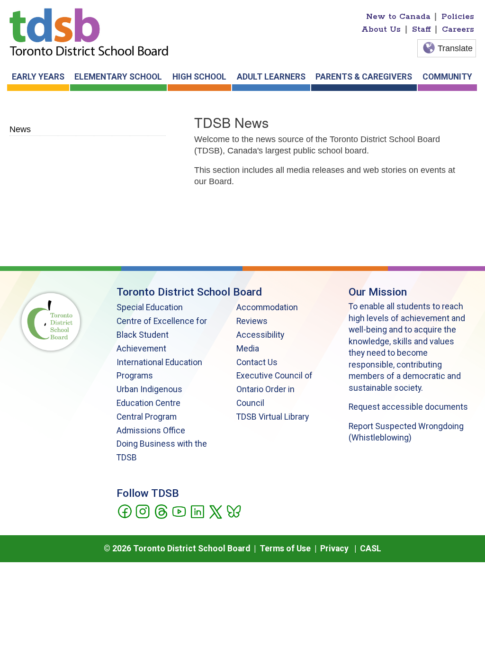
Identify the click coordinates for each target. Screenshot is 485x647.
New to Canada (398, 16)
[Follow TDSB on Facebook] (124, 510)
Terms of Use (285, 548)
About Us (381, 29)
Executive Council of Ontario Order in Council (274, 389)
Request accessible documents (408, 407)
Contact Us (257, 362)
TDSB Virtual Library (272, 417)
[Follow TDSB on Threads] (161, 510)
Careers (458, 29)
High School (199, 76)
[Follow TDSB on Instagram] (142, 510)
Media (247, 348)
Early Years (38, 76)
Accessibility (260, 335)
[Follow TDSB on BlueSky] (233, 510)
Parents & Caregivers (363, 76)
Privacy (334, 548)
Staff (421, 29)
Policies (457, 16)
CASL (370, 548)
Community (447, 76)
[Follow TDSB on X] (215, 510)
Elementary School (118, 76)
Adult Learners (271, 76)
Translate (455, 48)
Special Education (150, 307)
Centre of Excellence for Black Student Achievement (162, 334)
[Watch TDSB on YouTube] (179, 510)
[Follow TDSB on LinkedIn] (197, 510)
